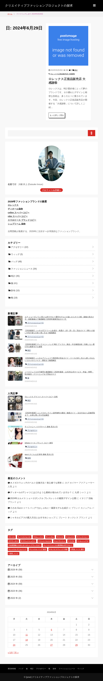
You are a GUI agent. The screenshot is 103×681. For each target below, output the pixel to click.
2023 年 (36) (16, 591)
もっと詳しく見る (57, 115)
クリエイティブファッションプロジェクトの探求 (39, 5)
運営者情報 (12, 669)
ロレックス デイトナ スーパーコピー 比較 (41, 397)
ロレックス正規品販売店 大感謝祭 (62, 74)
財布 (15, 290)
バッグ (16, 261)
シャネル (50, 537)
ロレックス (13, 205)
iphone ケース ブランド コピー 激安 (39, 443)
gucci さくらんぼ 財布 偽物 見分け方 (39, 454)
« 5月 (10, 653)
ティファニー (83, 537)
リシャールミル (45, 541)
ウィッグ (16, 254)
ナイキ (12, 537)
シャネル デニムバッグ (18, 549)
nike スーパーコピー (18, 216)
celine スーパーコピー (18, 212)
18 (26, 640)
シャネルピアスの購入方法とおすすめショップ (32, 517)
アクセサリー (19, 247)
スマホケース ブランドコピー (22, 220)
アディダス (14, 541)
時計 (76, 70)
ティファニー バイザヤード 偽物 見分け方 (41, 427)
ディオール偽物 (15, 209)
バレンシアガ (83, 541)
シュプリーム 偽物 (16, 224)
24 (14, 645)
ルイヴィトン (60, 541)
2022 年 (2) (15, 598)
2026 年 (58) (16, 570)
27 (51, 645)
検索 (91, 133)
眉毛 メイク (14, 553)
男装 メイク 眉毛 (78, 549)
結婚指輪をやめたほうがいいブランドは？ (25, 545)
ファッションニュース (23, 269)
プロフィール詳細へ (51, 190)
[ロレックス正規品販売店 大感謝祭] (68, 45)
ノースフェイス (24, 537)
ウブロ (71, 541)
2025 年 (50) (16, 577)
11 (26, 635)
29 (76, 645)
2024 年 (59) (16, 584)
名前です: (12, 184)
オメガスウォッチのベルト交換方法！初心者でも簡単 (36, 483)
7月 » (16, 653)
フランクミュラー (28, 541)
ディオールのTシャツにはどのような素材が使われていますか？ (41, 492)
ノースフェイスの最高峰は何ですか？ (58, 545)
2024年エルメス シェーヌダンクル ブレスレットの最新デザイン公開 (43, 498)
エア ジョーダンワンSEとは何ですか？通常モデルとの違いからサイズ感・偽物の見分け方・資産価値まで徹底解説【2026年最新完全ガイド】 (59, 318)
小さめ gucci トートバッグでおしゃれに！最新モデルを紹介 (39, 508)
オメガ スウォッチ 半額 (59, 549)
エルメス (70, 537)
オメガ (60, 537)
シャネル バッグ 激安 (38, 549)
